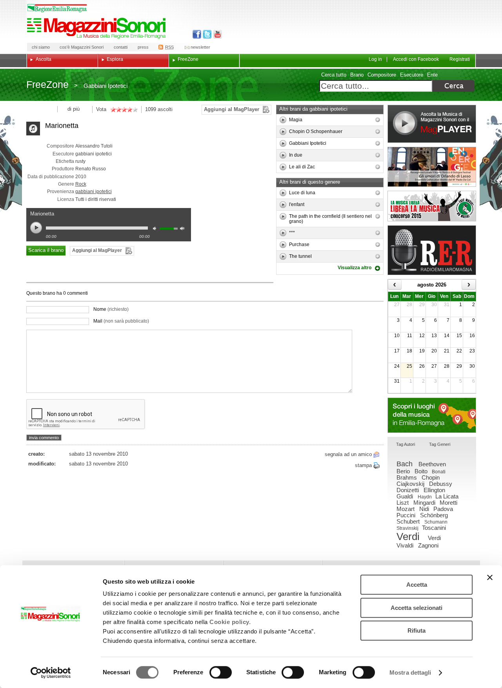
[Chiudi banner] (490, 577)
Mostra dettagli (410, 672)
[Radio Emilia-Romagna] (432, 250)
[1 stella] (113, 109)
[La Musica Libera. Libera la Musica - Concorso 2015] (432, 206)
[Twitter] (206, 34)
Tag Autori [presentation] (405, 444)
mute (156, 229)
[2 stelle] (115, 109)
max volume (183, 229)
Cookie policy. (230, 622)
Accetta (416, 584)
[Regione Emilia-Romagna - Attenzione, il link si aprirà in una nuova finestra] (57, 8)
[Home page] (97, 28)
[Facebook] (197, 34)
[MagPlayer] (432, 123)
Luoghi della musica (432, 415)
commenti (77, 293)
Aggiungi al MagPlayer (231, 109)
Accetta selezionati (416, 607)
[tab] (405, 445)
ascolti (165, 109)
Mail (121, 321)
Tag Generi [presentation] (439, 444)
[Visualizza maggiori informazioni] (377, 119)
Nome (111, 309)
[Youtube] (215, 34)
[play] (283, 120)
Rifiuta (416, 630)
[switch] (220, 672)
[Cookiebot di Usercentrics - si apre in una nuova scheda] (50, 673)
